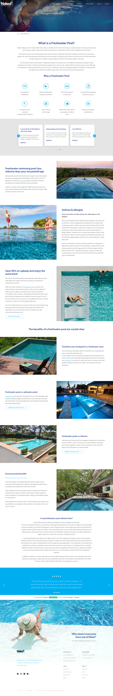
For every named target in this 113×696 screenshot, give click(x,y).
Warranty (65, 677)
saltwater (23, 180)
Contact (107, 3)
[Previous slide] (3, 585)
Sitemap (83, 677)
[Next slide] (109, 585)
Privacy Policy (85, 674)
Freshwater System (29, 287)
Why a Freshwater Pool (68, 655)
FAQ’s (83, 672)
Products (79, 3)
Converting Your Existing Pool (88, 655)
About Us (99, 3)
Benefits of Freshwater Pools (69, 660)
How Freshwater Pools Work (69, 657)
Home (18, 33)
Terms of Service (60, 690)
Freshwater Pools (56, 3)
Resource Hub (89, 3)
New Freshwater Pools (87, 657)
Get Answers (66, 669)
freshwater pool (69, 360)
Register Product (66, 674)
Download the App (67, 672)
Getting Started (69, 3)
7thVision (30, 690)
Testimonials (84, 669)
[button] (18, 135)
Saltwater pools (9, 396)
